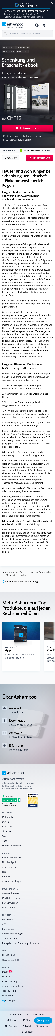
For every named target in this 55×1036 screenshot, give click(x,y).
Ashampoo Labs (10, 867)
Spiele (5, 836)
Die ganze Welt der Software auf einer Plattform (19, 656)
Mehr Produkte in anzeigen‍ (26, 150)
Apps (4, 840)
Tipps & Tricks (9, 990)
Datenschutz (8, 928)
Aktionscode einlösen (13, 986)
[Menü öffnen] (51, 25)
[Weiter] (51, 647)
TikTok (28, 1025)
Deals (6, 971)
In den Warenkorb (29, 128)
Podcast (14, 1020)
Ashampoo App (10, 981)
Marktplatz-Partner (11, 898)
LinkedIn (29, 1031)
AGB (4, 924)
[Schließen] (51, 2)
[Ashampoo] (13, 772)
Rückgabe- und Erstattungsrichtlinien (21, 943)
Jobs (4, 871)
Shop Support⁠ (9, 959)
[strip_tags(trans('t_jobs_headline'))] (32, 800)
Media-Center (9, 907)
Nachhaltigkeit (9, 862)
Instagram (44, 1025)
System (5, 821)
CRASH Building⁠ (10, 881)
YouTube (13, 1025)
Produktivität (8, 826)
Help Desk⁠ (7, 955)
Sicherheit (7, 831)
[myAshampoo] (37, 25)
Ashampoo (9, 1000)
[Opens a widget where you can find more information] (43, 1020)
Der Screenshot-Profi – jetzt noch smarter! (26, 10)
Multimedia (7, 817)
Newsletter (7, 995)
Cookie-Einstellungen (12, 933)
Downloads (7, 976)
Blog (28, 1020)
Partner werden (10, 902)
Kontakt (6, 876)
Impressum (8, 919)
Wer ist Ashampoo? (12, 857)
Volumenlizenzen (10, 893)
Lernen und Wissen (11, 845)
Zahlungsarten (9, 938)
